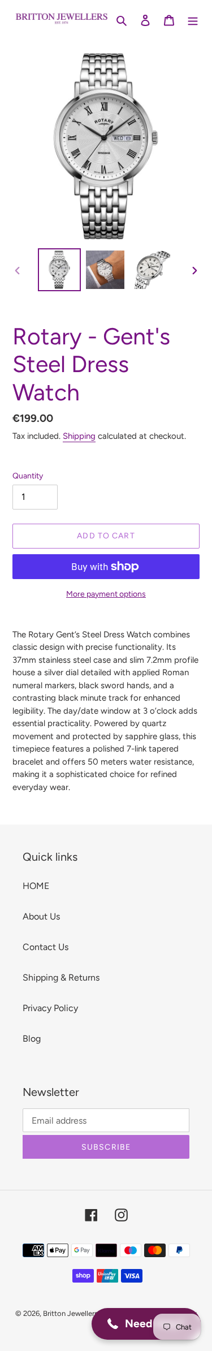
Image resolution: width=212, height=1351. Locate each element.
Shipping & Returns (61, 977)
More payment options (106, 594)
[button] (146, 1324)
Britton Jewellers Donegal (85, 1313)
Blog (32, 1038)
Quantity (27, 476)
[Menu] (193, 19)
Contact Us (45, 947)
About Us (41, 916)
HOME (36, 885)
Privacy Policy (50, 1008)
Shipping (79, 436)
